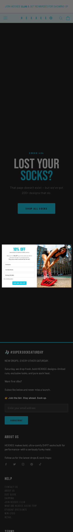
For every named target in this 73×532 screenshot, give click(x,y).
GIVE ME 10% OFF (19, 283)
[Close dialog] (68, 246)
